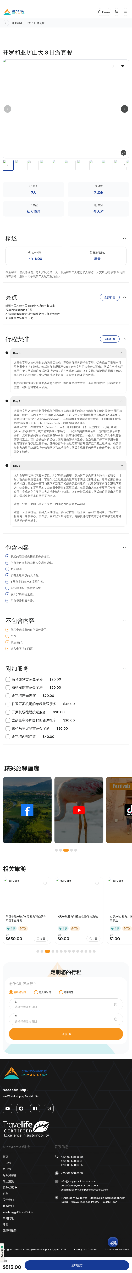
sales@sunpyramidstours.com (79, 1185)
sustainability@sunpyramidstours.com (84, 1189)
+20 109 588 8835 (72, 1165)
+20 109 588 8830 (72, 1157)
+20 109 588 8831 (71, 1161)
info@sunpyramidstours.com (78, 1181)
